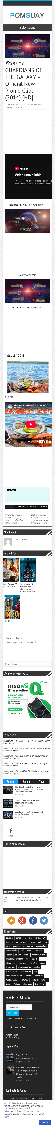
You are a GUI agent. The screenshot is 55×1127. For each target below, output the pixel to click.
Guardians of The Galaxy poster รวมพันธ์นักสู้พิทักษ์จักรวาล (14, 519)
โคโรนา (17, 984)
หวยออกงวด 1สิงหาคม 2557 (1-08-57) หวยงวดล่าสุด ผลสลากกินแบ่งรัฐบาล (39, 519)
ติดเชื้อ (22, 950)
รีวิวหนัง (26, 955)
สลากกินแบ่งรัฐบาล (38, 955)
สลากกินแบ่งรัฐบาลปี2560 (14, 959)
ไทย (36, 984)
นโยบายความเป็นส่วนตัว (15, 1111)
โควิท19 (8, 984)
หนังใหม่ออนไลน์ (11, 971)
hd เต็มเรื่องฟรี (40, 938)
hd (30, 938)
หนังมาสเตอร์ (10, 967)
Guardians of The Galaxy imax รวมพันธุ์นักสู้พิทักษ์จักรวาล (29, 813)
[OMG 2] (12, 607)
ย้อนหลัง (18, 955)
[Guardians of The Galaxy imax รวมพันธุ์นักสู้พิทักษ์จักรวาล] (8, 815)
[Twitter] (43, 924)
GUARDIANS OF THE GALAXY (27, 506)
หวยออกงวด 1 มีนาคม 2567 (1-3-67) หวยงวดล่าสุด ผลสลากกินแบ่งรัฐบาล (26, 742)
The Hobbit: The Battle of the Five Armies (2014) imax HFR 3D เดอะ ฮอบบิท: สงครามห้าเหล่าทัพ (29, 789)
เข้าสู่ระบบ (16, 642)
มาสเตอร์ (9, 955)
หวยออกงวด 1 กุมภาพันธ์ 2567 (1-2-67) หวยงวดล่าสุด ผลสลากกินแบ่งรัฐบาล (25, 757)
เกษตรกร (29, 976)
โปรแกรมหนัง (27, 984)
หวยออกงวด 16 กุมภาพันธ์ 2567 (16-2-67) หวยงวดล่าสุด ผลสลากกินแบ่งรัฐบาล (26, 749)
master (9, 942)
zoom (32, 942)
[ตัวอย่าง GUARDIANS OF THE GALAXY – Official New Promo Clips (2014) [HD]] (27, 46)
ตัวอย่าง (44, 506)
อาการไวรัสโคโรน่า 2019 (14, 976)
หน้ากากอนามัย (25, 971)
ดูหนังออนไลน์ (28, 946)
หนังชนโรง (33, 963)
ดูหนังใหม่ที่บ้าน (41, 946)
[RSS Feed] (11, 924)
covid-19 (9, 938)
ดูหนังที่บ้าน (16, 946)
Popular (11, 781)
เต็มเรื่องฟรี (34, 980)
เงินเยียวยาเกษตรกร (12, 980)
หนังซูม (42, 963)
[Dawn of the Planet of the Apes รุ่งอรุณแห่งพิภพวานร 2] (8, 803)
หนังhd (34, 959)
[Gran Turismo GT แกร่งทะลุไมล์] (11, 570)
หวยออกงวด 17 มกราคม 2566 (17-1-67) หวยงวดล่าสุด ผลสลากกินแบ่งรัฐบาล (26, 764)
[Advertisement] (27, 129)
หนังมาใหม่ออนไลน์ (24, 967)
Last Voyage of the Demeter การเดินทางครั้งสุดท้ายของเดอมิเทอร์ (28, 588)
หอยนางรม (9, 397)
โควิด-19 (44, 980)
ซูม (46, 942)
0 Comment (19, 107)
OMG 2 (7, 621)
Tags (41, 781)
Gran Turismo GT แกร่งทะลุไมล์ (10, 585)
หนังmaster (11, 963)
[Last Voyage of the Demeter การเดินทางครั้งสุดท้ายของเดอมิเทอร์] (28, 570)
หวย (35, 971)
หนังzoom (22, 963)
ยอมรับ (45, 1122)
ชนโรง (40, 942)
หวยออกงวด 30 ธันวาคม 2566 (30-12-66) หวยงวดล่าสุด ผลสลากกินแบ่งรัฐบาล (26, 772)
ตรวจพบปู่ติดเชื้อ (11, 950)
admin (16, 104)
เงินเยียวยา (39, 976)
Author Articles (20, 539)
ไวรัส (42, 984)
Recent (26, 781)
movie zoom (21, 942)
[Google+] (22, 924)
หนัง (27, 959)
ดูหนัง (8, 946)
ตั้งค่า (7, 1116)
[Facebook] (33, 924)
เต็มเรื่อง (25, 980)
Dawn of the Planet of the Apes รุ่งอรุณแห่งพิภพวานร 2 (27, 801)
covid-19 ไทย (21, 938)
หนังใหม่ (37, 967)
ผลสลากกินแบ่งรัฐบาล (34, 950)
